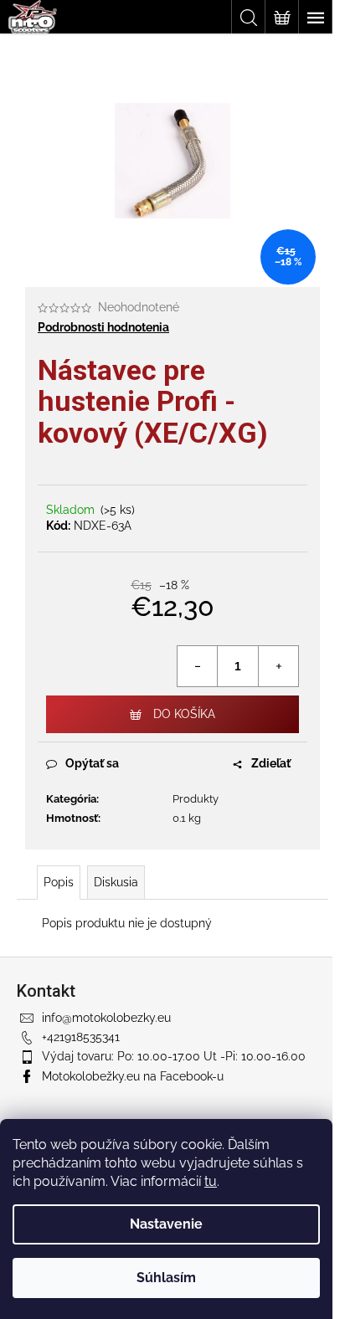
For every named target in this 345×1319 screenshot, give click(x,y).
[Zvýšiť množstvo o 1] (278, 666)
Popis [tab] (59, 882)
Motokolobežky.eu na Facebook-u (133, 1076)
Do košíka (184, 714)
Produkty (195, 799)
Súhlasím (166, 1278)
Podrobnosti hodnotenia (103, 327)
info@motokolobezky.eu (106, 1017)
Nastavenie (166, 1224)
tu (210, 1181)
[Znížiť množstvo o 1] (198, 666)
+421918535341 (81, 1037)
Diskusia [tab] (116, 882)
